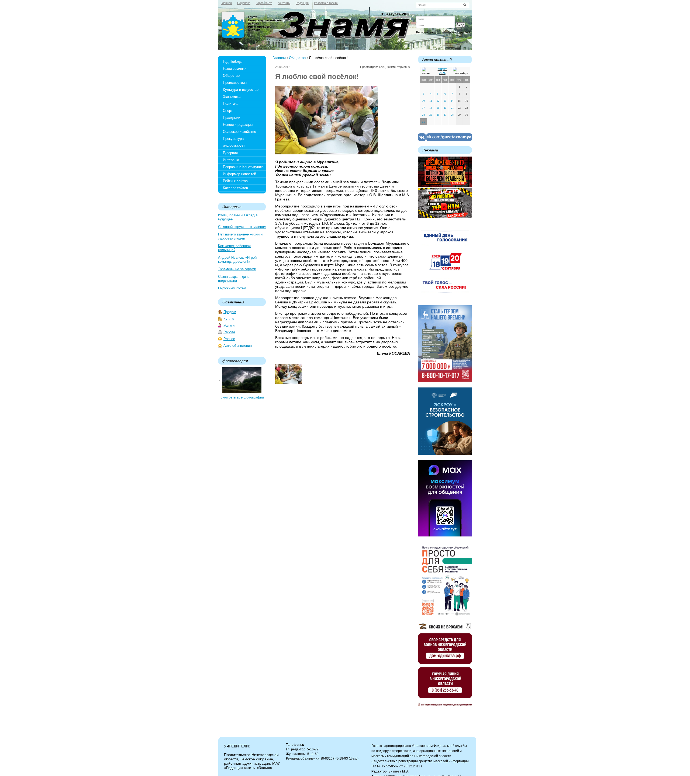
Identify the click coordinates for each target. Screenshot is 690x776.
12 (438, 100)
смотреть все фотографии (242, 397)
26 (438, 114)
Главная (279, 58)
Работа (229, 332)
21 (452, 107)
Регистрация (424, 32)
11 (430, 100)
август (442, 69)
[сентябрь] (460, 71)
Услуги (228, 325)
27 (445, 114)
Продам (229, 312)
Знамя (233, 26)
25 (430, 114)
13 (445, 100)
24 (423, 114)
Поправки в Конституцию (243, 167)
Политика (230, 104)
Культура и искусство (240, 90)
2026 (442, 73)
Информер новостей (239, 174)
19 (438, 107)
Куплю (228, 319)
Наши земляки (234, 69)
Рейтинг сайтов (235, 181)
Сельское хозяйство (239, 132)
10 (423, 100)
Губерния (230, 153)
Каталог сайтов (235, 188)
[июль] (427, 71)
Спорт (228, 111)
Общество (231, 76)
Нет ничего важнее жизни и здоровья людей (240, 236)
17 (423, 107)
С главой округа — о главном (242, 227)
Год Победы (232, 62)
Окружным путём (232, 288)
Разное (229, 339)
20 (445, 107)
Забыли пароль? (458, 32)
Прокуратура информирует (234, 142)
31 (423, 121)
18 (430, 107)
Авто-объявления (237, 346)
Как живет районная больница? (234, 248)
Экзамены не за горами (237, 269)
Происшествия (235, 83)
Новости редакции (238, 125)
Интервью (231, 160)
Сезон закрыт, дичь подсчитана (234, 279)
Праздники (231, 118)
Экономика (231, 97)
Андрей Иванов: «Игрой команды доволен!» (237, 259)
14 (452, 100)
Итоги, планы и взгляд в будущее (238, 217)
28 (452, 114)
